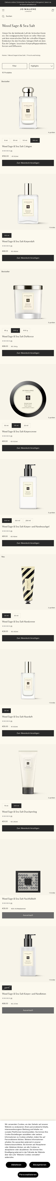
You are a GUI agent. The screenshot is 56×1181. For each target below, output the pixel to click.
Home (4, 55)
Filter (15, 66)
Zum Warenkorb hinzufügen (28, 163)
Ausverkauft (28, 915)
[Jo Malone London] (28, 10)
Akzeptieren (39, 1165)
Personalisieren (28, 1174)
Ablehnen (16, 1165)
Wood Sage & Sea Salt (16, 55)
